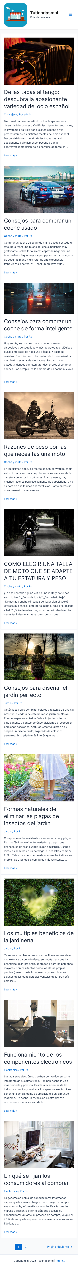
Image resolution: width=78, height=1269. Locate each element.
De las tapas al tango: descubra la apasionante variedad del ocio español (36, 99)
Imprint (60, 1260)
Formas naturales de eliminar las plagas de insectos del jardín (31, 816)
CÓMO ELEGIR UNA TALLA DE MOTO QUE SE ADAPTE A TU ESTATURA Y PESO (38, 571)
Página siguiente (59, 1246)
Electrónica (11, 1070)
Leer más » (10, 155)
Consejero (10, 114)
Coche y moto (13, 236)
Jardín (8, 703)
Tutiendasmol (44, 12)
